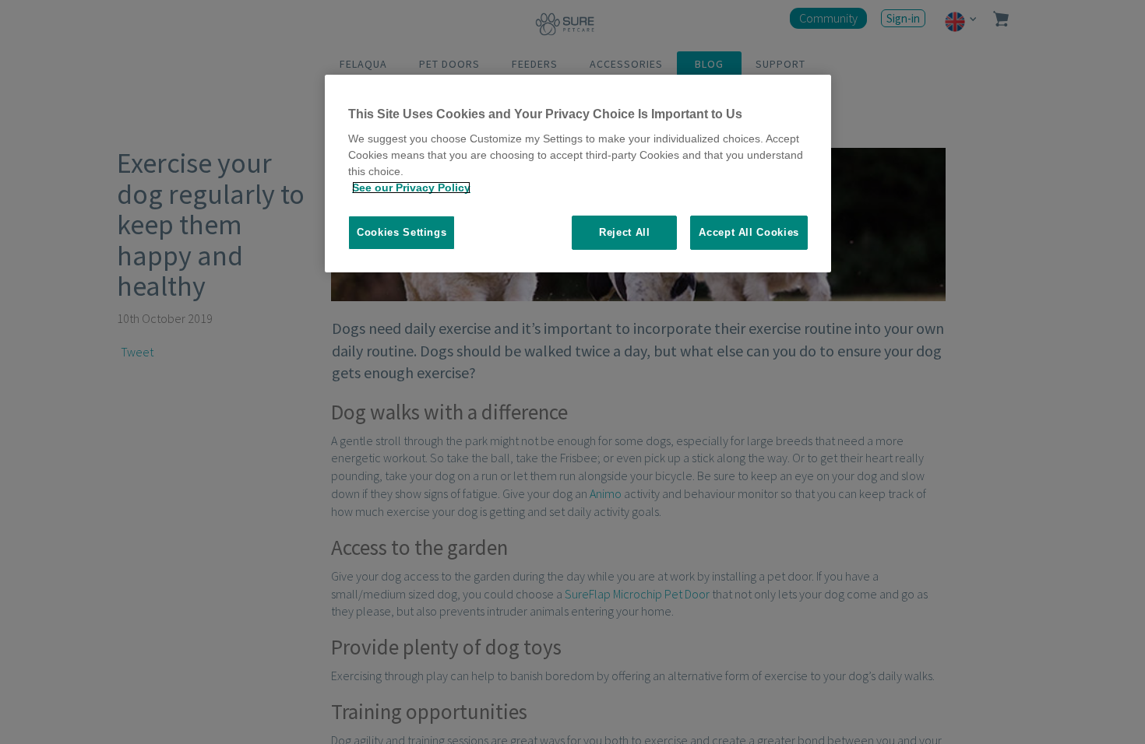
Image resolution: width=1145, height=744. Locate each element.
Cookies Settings (401, 232)
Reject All (624, 232)
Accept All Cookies (749, 232)
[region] (578, 174)
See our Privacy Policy (411, 187)
